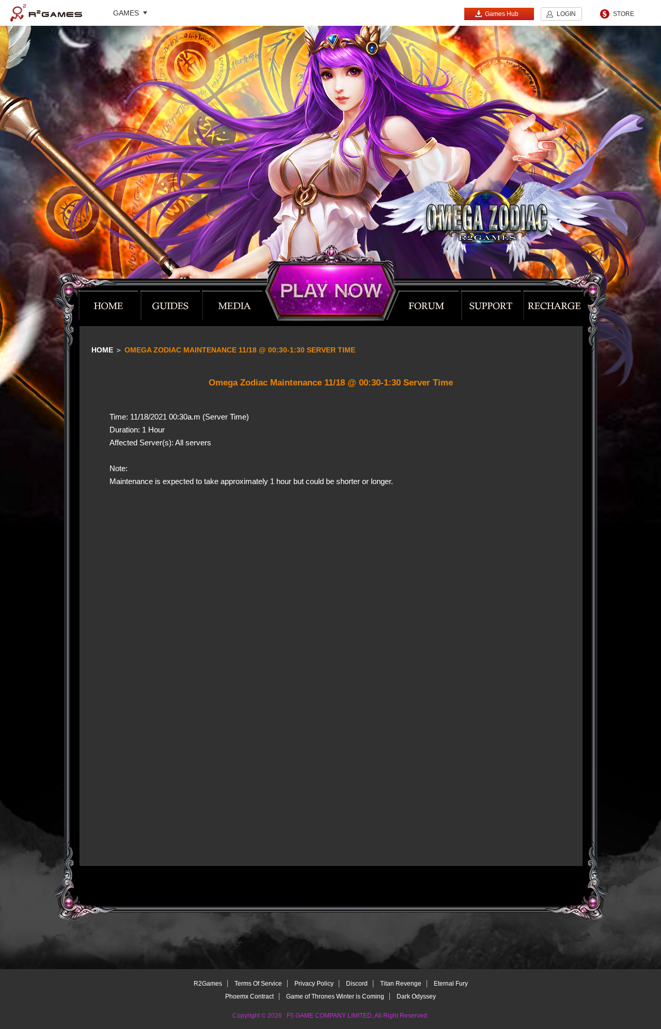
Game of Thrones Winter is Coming (335, 996)
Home (102, 350)
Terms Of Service (258, 983)
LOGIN (566, 14)
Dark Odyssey (416, 996)
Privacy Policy (314, 983)
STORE (623, 14)
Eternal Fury (451, 983)
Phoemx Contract (249, 996)
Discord (357, 983)
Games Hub (501, 14)
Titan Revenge (400, 983)
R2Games (46, 13)
